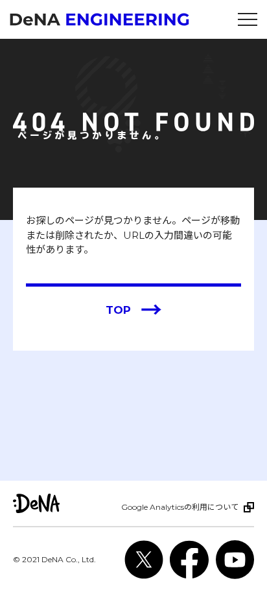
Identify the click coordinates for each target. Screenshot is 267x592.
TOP (134, 310)
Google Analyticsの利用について (179, 507)
